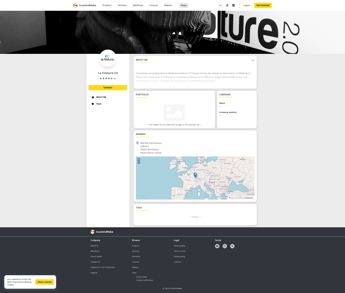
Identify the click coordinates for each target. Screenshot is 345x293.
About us (94, 245)
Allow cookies (45, 281)
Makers (135, 267)
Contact (107, 87)
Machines (136, 256)
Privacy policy (179, 245)
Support (94, 272)
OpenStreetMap (237, 198)
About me (101, 97)
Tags (98, 104)
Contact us (95, 262)
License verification (144, 280)
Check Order (141, 277)
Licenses (177, 262)
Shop (184, 5)
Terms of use (179, 251)
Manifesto (95, 251)
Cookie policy (179, 256)
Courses (135, 262)
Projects (135, 245)
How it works (96, 256)
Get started (262, 5)
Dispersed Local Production (103, 267)
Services (135, 251)
